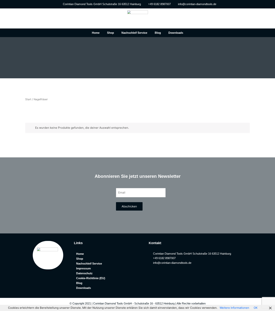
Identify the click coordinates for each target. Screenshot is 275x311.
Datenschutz (84, 273)
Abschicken (129, 206)
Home (96, 32)
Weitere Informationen (234, 308)
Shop (110, 32)
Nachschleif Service (134, 32)
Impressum (83, 268)
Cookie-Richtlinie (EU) (90, 278)
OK (256, 308)
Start (28, 99)
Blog (158, 32)
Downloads (175, 32)
